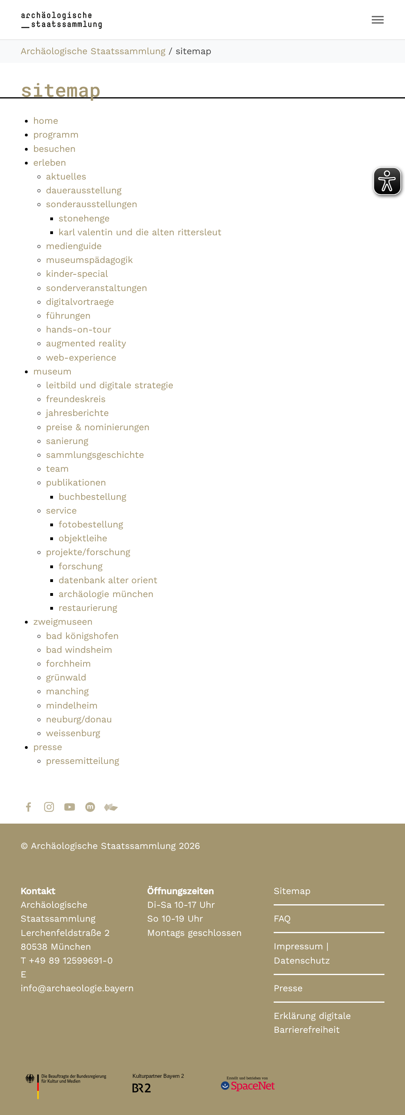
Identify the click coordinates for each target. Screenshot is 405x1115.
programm (56, 134)
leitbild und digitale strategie (109, 385)
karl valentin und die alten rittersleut (140, 232)
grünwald (66, 677)
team (57, 468)
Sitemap (292, 890)
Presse (288, 988)
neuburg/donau (79, 719)
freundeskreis (76, 398)
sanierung (67, 440)
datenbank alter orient (108, 580)
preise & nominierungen (98, 427)
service (61, 510)
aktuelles (66, 176)
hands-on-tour (78, 329)
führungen (68, 315)
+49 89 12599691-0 (71, 960)
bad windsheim (79, 649)
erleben (49, 162)
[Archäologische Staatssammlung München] (61, 19)
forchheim (68, 663)
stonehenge (84, 218)
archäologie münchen (106, 593)
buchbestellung (92, 496)
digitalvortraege (80, 301)
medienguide (74, 245)
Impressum (298, 946)
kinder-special (77, 273)
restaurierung (88, 607)
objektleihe (83, 538)
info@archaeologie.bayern (77, 988)
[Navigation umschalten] (377, 19)
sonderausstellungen (91, 204)
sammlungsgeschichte (95, 454)
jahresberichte (77, 412)
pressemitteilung (82, 760)
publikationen (76, 482)
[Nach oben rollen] (383, 1093)
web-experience (81, 357)
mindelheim (72, 705)
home (45, 120)
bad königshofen (82, 635)
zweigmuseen (63, 621)
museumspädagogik (89, 259)
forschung (80, 566)
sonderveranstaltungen (96, 287)
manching (67, 691)
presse (47, 746)
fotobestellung (91, 524)
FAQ (282, 918)
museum (52, 371)
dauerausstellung (83, 190)
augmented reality (86, 343)
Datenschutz (302, 960)
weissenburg (73, 733)
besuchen (54, 148)
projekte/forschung (88, 552)
